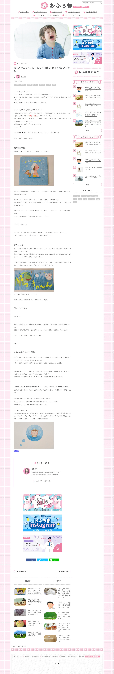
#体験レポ (42, 84)
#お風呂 (29, 84)
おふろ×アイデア (91, 12)
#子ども (48, 84)
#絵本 (54, 84)
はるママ (23, 77)
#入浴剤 (96, 196)
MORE (87, 130)
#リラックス (76, 196)
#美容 (75, 199)
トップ (13, 646)
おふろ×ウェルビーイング (73, 15)
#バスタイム (84, 196)
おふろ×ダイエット (40, 12)
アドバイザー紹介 (46, 656)
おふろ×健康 (40, 15)
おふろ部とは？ (18, 656)
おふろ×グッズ (57, 12)
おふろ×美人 (24, 12)
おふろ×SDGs (54, 15)
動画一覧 (27, 656)
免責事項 (16, 451)
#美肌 (85, 199)
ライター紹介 (35, 656)
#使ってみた (91, 199)
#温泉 (80, 199)
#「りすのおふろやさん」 (20, 84)
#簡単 (98, 199)
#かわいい (35, 84)
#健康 (75, 202)
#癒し (90, 196)
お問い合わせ (71, 656)
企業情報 (55, 656)
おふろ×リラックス (74, 12)
